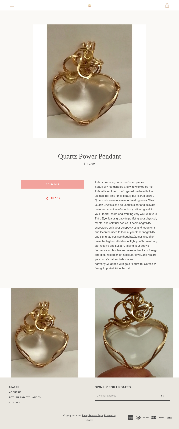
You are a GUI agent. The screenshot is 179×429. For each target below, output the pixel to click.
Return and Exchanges (25, 397)
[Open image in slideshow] (89, 81)
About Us (15, 392)
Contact (14, 402)
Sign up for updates (113, 387)
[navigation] (11, 5)
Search (14, 386)
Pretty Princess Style (92, 415)
